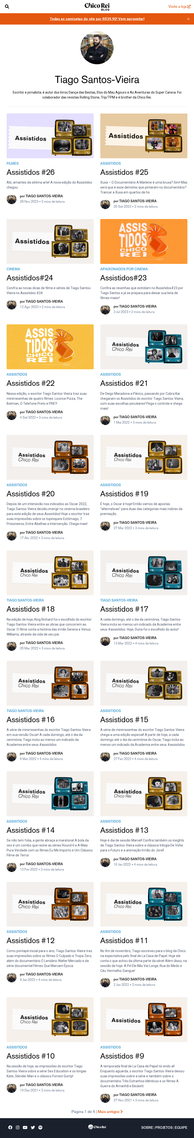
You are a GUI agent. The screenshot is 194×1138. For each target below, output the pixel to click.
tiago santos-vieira (25, 600)
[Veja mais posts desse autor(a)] (12, 200)
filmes (13, 164)
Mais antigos (109, 1112)
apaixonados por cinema (124, 269)
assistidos (110, 164)
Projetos (164, 1128)
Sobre (147, 1128)
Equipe (181, 1128)
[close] (188, 19)
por (41, 196)
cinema (13, 269)
